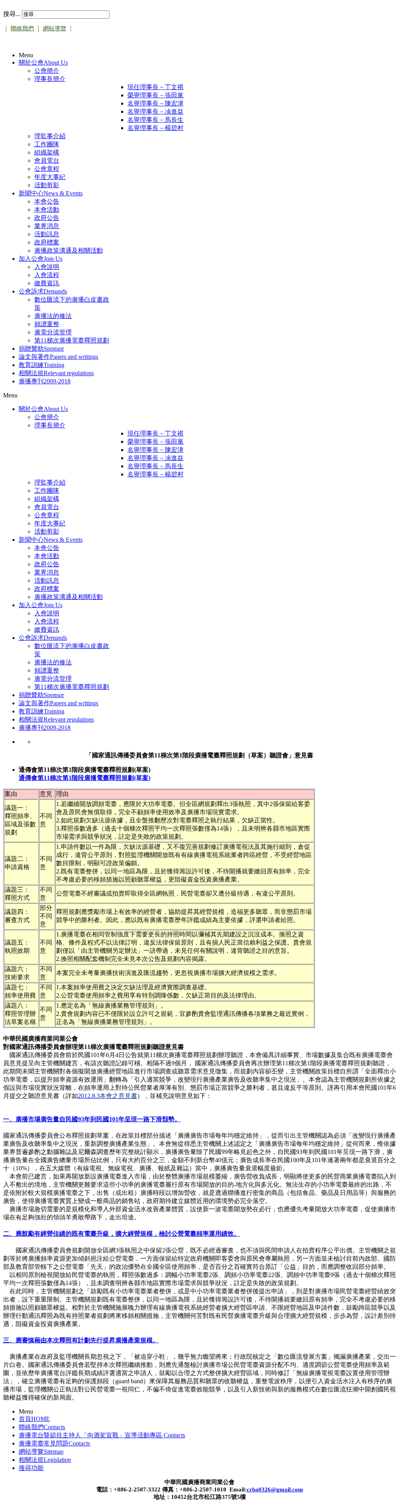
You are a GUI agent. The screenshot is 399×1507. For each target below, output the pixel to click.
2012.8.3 (107, 1095)
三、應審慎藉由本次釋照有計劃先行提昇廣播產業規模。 (81, 1340)
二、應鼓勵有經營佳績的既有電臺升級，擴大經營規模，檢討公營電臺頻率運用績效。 (121, 1233)
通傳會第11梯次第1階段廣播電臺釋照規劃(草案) (84, 778)
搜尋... (11, 14)
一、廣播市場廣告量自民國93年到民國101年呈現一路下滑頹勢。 (92, 1119)
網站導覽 (54, 28)
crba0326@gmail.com (275, 1489)
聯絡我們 (22, 28)
